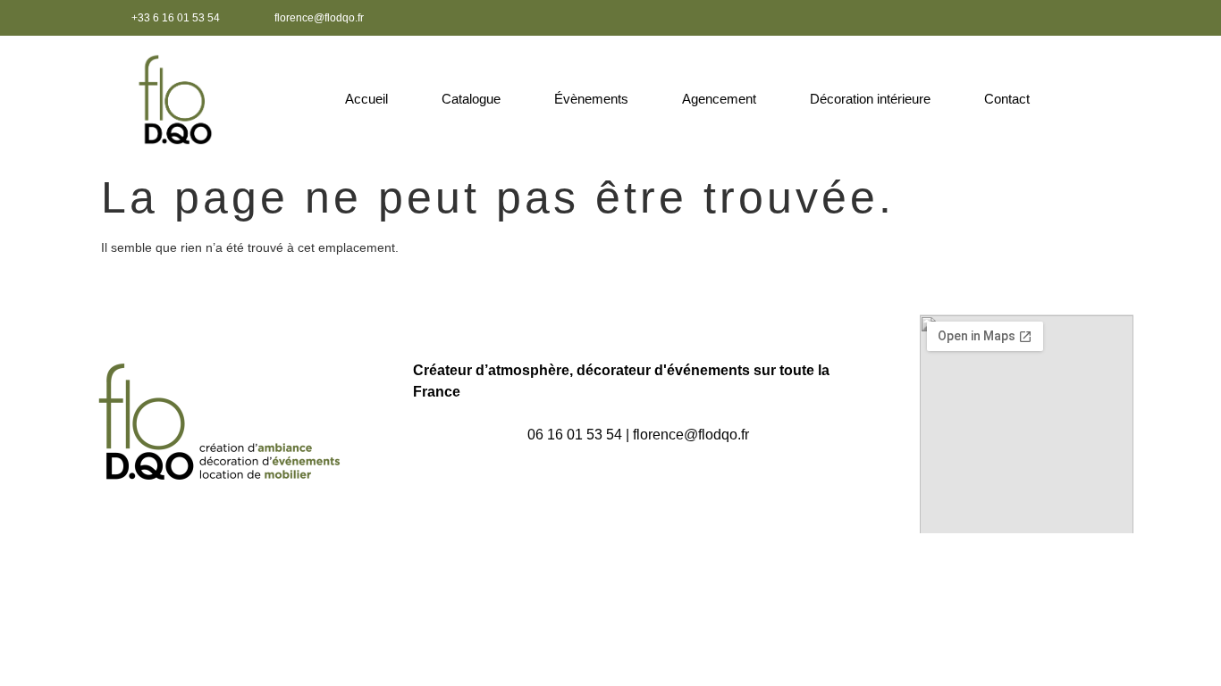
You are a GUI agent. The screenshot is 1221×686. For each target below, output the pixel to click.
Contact (1007, 98)
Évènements (591, 98)
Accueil (366, 98)
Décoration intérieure (870, 98)
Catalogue (471, 98)
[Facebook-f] (1077, 17)
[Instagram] (1107, 17)
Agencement (719, 98)
